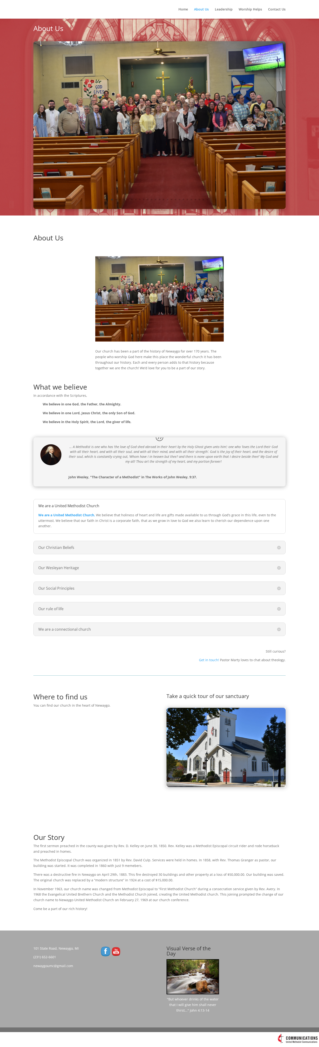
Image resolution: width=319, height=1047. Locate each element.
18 (179, 199)
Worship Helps (250, 9)
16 (171, 199)
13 (159, 199)
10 (148, 199)
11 (151, 199)
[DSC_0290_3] (159, 207)
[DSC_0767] (226, 786)
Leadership (224, 9)
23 (199, 199)
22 (195, 199)
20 (187, 199)
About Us (201, 9)
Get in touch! (209, 660)
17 (175, 199)
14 (163, 199)
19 (183, 199)
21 (191, 199)
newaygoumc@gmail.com (54, 966)
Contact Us (277, 9)
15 (167, 199)
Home (183, 9)
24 (203, 199)
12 (155, 199)
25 (207, 199)
